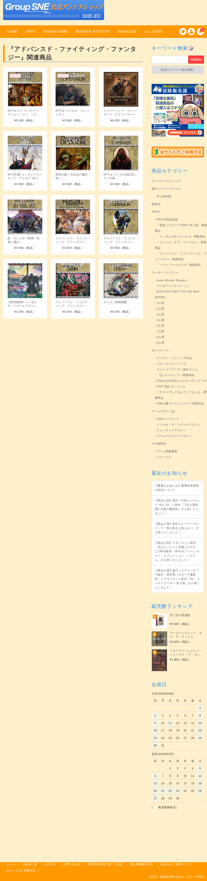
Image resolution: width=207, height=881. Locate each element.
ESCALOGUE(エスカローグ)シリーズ (182, 380)
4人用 (160, 314)
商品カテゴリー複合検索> (178, 69)
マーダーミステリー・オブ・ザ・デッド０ (186, 634)
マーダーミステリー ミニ (173, 286)
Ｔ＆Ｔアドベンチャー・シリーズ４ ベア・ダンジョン (186, 652)
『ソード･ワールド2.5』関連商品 (179, 264)
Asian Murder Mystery (172, 280)
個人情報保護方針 (141, 864)
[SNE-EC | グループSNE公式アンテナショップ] (53, 15)
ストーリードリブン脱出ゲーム (177, 369)
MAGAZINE (127, 31)
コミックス (164, 457)
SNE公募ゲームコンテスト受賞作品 (180, 403)
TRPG (31, 31)
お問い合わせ (71, 864)
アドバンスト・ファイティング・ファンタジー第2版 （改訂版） (72, 242)
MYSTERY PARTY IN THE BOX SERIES (177, 294)
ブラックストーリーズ (171, 363)
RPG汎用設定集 (167, 219)
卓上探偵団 (164, 196)
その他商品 (159, 443)
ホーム (10, 864)
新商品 (156, 204)
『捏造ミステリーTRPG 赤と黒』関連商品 (181, 227)
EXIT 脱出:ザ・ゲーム (171, 386)
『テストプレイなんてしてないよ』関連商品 (181, 394)
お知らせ (50, 864)
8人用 (160, 337)
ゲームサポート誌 (163, 411)
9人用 (160, 342)
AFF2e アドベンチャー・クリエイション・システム (24, 114)
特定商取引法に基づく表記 (105, 864)
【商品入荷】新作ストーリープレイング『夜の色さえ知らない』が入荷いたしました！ (177, 528)
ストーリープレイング (166, 181)
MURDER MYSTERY (93, 31)
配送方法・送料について (177, 864)
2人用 (160, 303)
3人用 (160, 308)
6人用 (160, 325)
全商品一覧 (29, 864)
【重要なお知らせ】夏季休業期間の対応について (177, 488)
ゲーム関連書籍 (167, 451)
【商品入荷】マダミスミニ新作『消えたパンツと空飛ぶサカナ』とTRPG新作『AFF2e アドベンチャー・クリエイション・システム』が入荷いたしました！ (177, 551)
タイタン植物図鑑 (115, 302)
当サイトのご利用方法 (21, 870)
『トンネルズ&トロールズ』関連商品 (181, 236)
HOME (12, 31)
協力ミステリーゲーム (166, 188)
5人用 (160, 320)
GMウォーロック (168, 418)
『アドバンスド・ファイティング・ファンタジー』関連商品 (181, 256)
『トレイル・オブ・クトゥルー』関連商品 (181, 245)
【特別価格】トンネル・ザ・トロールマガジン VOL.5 (23, 305)
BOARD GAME (56, 31)
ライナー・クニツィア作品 (174, 358)
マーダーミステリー (165, 272)
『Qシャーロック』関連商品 (175, 375)
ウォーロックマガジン (171, 430)
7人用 (160, 331)
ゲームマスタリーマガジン (174, 435)
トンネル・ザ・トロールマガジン (179, 424)
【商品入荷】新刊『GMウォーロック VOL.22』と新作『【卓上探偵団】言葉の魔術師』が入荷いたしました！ (178, 507)
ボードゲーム (160, 350)
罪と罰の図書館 (180, 615)
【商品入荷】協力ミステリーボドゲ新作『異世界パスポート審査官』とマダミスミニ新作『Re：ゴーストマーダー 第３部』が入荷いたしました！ (177, 579)
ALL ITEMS (154, 31)
